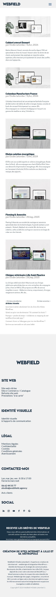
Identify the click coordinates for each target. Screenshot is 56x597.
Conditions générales (11, 451)
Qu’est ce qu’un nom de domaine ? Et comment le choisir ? (26, 312)
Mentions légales (9, 443)
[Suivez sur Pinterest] (24, 511)
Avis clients (6, 492)
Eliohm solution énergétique (20, 154)
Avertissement (8, 453)
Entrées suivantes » (43, 301)
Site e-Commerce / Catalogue (15, 390)
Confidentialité (8, 446)
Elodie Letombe (17, 45)
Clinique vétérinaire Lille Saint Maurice (25, 275)
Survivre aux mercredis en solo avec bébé (20, 324)
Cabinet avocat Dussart (18, 42)
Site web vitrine (9, 388)
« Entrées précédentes (13, 301)
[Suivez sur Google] (29, 511)
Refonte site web (9, 393)
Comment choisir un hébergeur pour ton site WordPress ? (25, 321)
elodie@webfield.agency (14, 488)
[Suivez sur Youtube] (14, 511)
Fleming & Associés (16, 214)
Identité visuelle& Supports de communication (16, 419)
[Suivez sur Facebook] (19, 511)
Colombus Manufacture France (21, 93)
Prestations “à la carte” (12, 395)
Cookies (5, 448)
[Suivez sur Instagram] (9, 511)
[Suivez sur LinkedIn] (3, 511)
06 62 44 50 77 (8, 485)
